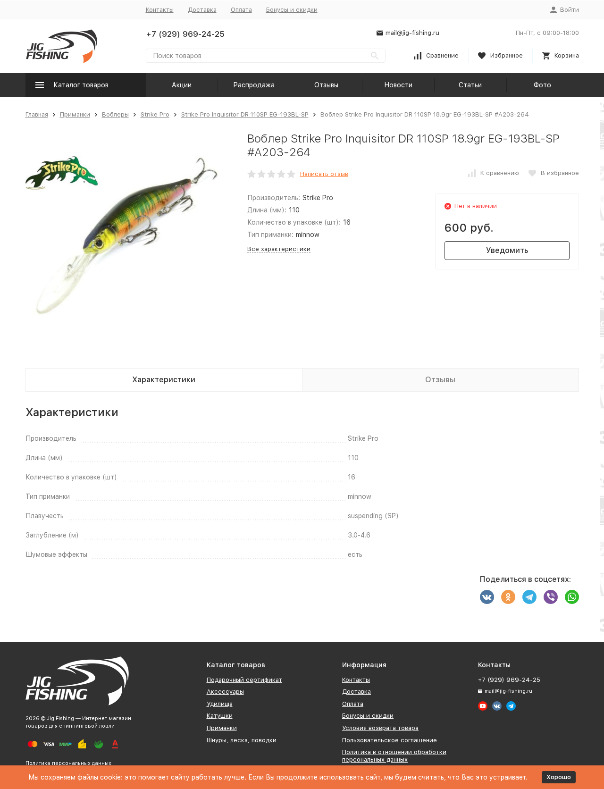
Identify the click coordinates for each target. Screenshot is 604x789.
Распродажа (254, 85)
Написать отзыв (324, 173)
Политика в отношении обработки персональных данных (394, 755)
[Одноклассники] (508, 597)
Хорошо (558, 777)
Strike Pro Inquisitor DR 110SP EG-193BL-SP (245, 114)
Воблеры (115, 114)
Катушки (220, 715)
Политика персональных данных (68, 763)
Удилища (220, 703)
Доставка (202, 9)
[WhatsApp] (572, 597)
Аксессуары (225, 691)
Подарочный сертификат (244, 679)
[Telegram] (529, 597)
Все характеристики (278, 248)
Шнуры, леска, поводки (242, 740)
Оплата (241, 9)
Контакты (160, 9)
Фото (542, 85)
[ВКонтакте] (487, 597)
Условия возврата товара (380, 727)
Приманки (75, 114)
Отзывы (326, 85)
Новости (398, 85)
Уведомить (507, 250)
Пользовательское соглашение (389, 740)
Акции (182, 85)
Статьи (470, 85)
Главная (36, 114)
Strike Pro (155, 114)
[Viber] (551, 597)
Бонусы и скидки (292, 9)
